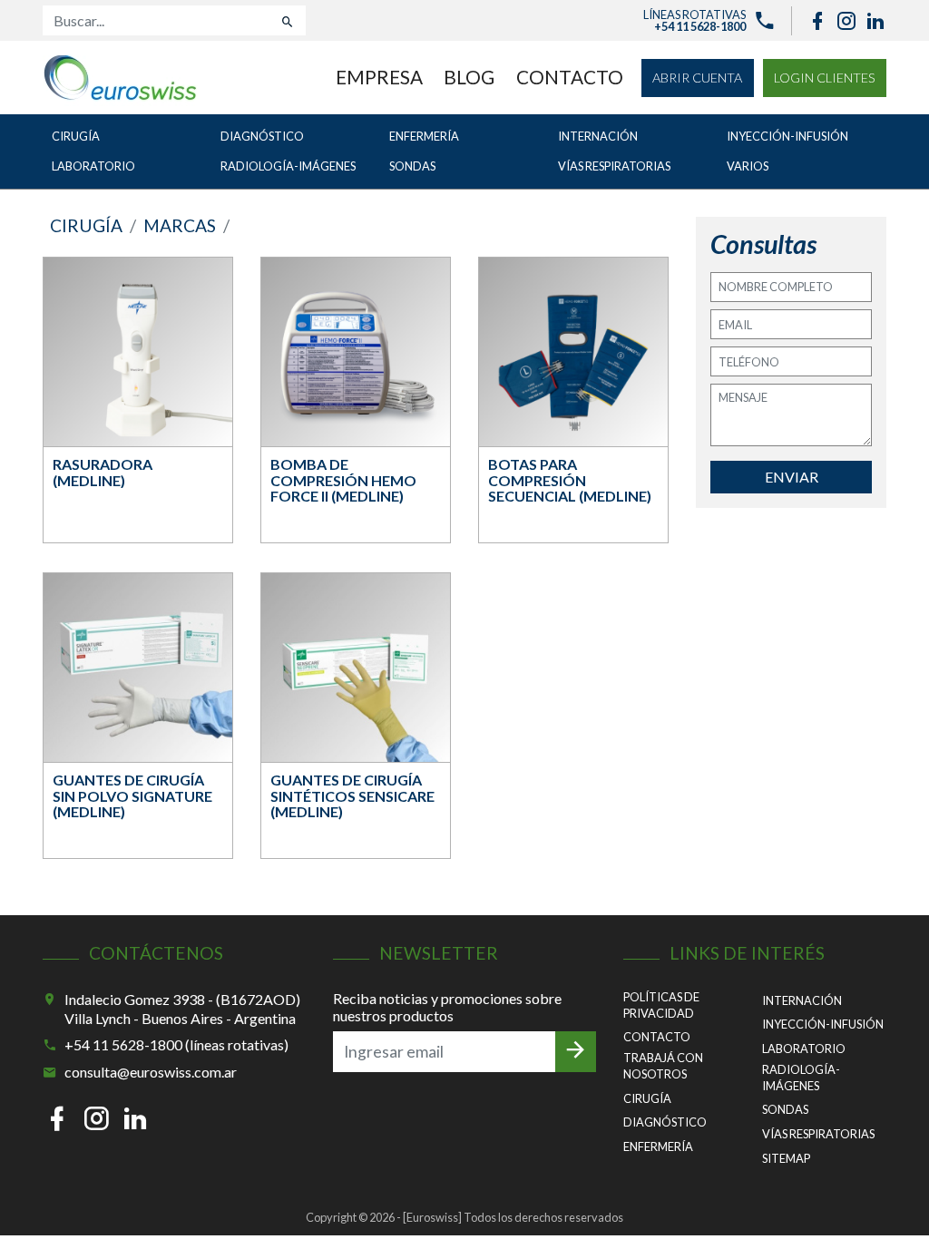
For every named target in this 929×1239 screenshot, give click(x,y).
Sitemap (786, 1158)
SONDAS (785, 1109)
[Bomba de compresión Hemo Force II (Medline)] (355, 352)
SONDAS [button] (412, 166)
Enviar (791, 476)
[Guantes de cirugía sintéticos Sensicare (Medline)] (355, 668)
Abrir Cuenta (697, 77)
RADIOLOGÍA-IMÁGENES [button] (288, 166)
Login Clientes (824, 77)
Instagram (846, 21)
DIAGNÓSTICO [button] (262, 136)
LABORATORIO (804, 1048)
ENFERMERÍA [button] (424, 136)
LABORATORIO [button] (93, 166)
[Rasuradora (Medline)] (138, 352)
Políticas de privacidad (661, 1005)
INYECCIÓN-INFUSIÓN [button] (787, 136)
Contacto (569, 76)
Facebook (817, 21)
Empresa (379, 76)
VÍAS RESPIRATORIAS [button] (614, 166)
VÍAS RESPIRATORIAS (818, 1134)
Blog (469, 76)
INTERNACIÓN (802, 1000)
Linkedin (875, 21)
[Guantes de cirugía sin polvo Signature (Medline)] (138, 668)
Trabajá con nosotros (663, 1065)
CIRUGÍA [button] (76, 136)
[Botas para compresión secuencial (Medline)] (573, 352)
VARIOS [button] (747, 166)
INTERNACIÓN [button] (598, 136)
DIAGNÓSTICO (665, 1122)
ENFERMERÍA (658, 1146)
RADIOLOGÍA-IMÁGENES (801, 1077)
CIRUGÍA (647, 1098)
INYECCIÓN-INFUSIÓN (823, 1024)
